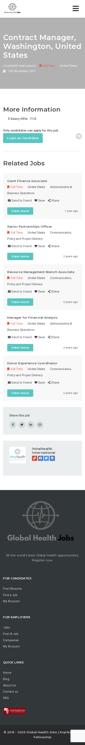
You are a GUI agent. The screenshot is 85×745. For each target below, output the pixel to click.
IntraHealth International (43, 451)
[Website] (34, 458)
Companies (11, 640)
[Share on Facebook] (13, 424)
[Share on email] (40, 424)
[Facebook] (40, 458)
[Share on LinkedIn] (30, 424)
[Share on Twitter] (22, 424)
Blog (6, 679)
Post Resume (12, 588)
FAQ (6, 698)
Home (7, 672)
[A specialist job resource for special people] (12, 8)
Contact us (10, 691)
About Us (9, 685)
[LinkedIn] (52, 458)
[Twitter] (46, 458)
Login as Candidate (23, 138)
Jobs (6, 627)
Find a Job (10, 595)
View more (20, 211)
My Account (11, 601)
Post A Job (10, 633)
